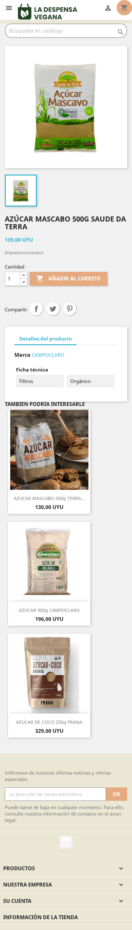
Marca (22, 355)
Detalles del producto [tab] (45, 338)
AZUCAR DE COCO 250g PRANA (49, 722)
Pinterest (69, 308)
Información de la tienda (40, 917)
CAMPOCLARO (48, 355)
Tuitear (52, 308)
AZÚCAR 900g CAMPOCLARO (49, 610)
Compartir (36, 308)
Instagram (66, 842)
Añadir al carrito (68, 278)
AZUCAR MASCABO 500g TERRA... (49, 498)
